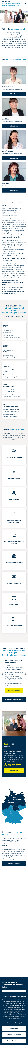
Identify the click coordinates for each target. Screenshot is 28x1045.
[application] (14, 675)
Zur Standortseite (9, 335)
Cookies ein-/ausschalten (13, 1023)
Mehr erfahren (14, 94)
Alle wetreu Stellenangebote (14, 699)
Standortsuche (13, 992)
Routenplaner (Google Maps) (12, 337)
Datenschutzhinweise (14, 1041)
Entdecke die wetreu (14, 863)
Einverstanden (14, 1028)
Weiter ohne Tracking (14, 1035)
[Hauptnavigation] (25, 3)
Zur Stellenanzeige (14, 690)
